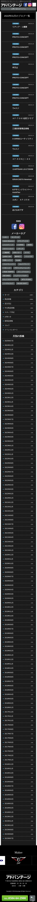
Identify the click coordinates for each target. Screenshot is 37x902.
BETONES (6, 275)
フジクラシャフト (9, 264)
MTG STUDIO (26, 279)
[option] (18, 860)
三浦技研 (6, 252)
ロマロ (27, 252)
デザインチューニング (22, 268)
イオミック (6, 268)
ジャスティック (8, 245)
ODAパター (17, 252)
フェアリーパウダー (20, 275)
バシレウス (28, 256)
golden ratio (7, 256)
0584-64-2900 (15, 898)
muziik (18, 260)
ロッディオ (15, 237)
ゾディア (20, 249)
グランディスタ (23, 241)
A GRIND (20, 245)
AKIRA (30, 245)
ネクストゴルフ (8, 249)
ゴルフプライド (24, 264)
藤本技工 (18, 256)
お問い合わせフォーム (18, 9)
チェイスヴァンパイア (10, 279)
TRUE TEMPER (8, 272)
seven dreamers (8, 241)
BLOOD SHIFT (22, 283)
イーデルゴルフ (8, 283)
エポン (5, 237)
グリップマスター (23, 272)
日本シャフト (7, 260)
